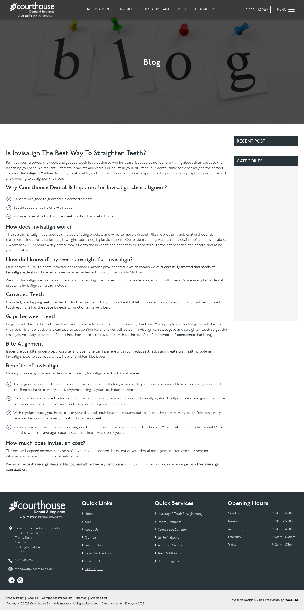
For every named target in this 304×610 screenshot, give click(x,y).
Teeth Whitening (169, 553)
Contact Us (93, 561)
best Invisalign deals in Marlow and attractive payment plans (74, 464)
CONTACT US (205, 9)
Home (89, 514)
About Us (91, 529)
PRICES (183, 9)
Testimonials (94, 545)
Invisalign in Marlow (37, 173)
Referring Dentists (98, 553)
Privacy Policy (15, 598)
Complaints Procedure (57, 598)
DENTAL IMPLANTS (157, 9)
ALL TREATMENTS (99, 9)
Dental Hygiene (169, 561)
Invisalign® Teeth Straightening (180, 514)
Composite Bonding (172, 529)
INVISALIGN (128, 9)
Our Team (92, 537)
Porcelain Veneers (171, 545)
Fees (88, 522)
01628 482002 (24, 560)
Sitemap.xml (98, 598)
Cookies (33, 598)
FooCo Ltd (291, 600)
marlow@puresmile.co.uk (33, 569)
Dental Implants (169, 522)
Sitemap (81, 598)
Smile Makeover (169, 537)
